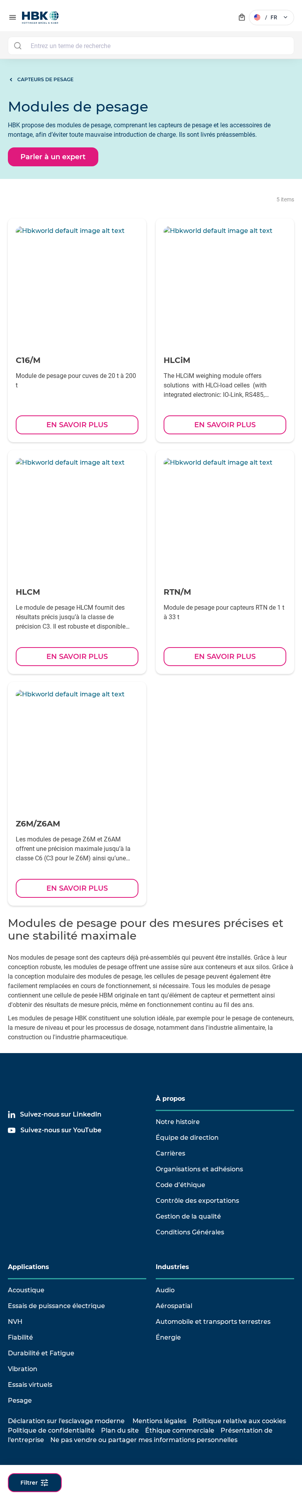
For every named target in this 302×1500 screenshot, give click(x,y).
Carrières (170, 1153)
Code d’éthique (180, 1185)
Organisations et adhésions (199, 1169)
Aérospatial (174, 1306)
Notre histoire (178, 1122)
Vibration (22, 1369)
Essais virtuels (30, 1384)
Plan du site (120, 1430)
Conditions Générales (190, 1232)
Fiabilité (20, 1337)
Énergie (168, 1337)
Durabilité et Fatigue (41, 1353)
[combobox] (151, 46)
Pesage (20, 1400)
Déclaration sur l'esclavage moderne (66, 1421)
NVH (15, 1321)
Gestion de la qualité (188, 1216)
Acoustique (26, 1290)
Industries (172, 1267)
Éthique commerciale (179, 1430)
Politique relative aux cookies (239, 1421)
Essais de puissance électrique (56, 1306)
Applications (28, 1267)
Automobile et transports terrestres (213, 1321)
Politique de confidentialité (51, 1430)
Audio (165, 1290)
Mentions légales (159, 1421)
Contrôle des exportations (197, 1200)
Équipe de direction (187, 1137)
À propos (170, 1098)
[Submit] (17, 45)
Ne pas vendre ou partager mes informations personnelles (144, 1440)
